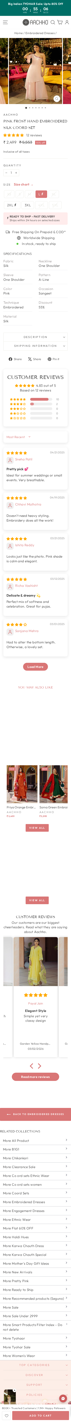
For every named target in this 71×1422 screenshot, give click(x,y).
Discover (34, 1375)
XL (54, 194)
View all (37, 827)
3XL (28, 205)
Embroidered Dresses (40, 33)
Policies (34, 1395)
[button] (14, 135)
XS (9, 194)
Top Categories (34, 1365)
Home (18, 33)
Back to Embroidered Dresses (38, 1114)
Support (34, 1385)
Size (7, 184)
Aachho (10, 114)
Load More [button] (35, 667)
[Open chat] (63, 1398)
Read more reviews (35, 1077)
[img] (17, 453)
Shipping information (35, 346)
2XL (10, 205)
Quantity (12, 165)
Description (36, 337)
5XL (55, 205)
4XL (41, 205)
